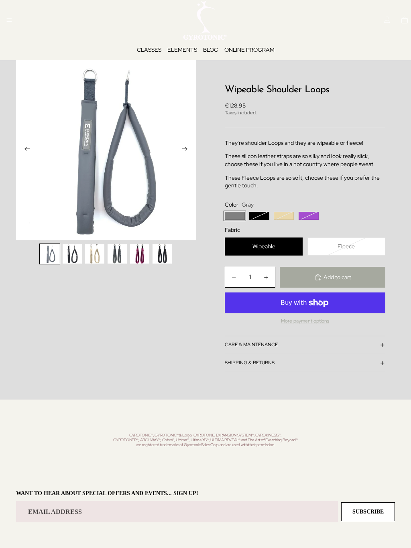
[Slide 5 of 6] (139, 254)
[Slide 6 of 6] (162, 254)
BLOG (210, 49)
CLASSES (149, 49)
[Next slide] (187, 150)
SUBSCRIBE (368, 512)
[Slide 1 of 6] (49, 254)
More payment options (305, 321)
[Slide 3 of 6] (94, 254)
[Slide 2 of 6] (72, 254)
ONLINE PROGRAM (249, 49)
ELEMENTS (182, 49)
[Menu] (9, 20)
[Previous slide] (25, 150)
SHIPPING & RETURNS (250, 362)
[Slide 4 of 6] (117, 254)
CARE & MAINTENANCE (251, 344)
